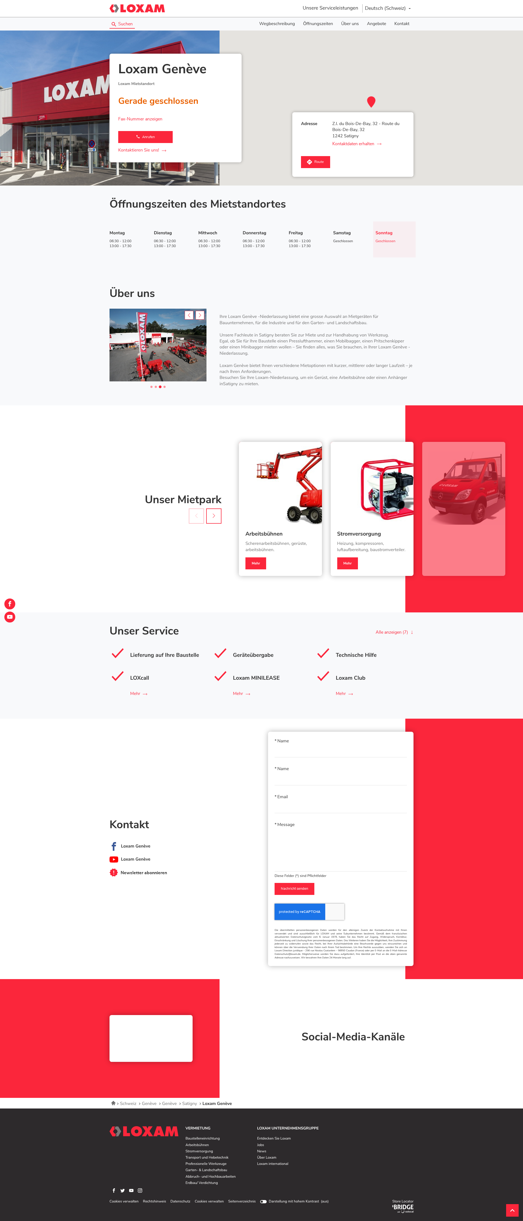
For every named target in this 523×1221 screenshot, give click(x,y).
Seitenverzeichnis (242, 1201)
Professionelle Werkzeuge (206, 1164)
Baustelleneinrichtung (203, 1138)
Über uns (350, 24)
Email (282, 797)
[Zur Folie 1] (151, 387)
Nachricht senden (294, 889)
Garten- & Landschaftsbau (206, 1170)
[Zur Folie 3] (160, 387)
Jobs (260, 1145)
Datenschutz (180, 1202)
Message (286, 825)
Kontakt (401, 24)
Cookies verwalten (124, 1202)
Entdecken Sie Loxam (274, 1138)
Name (283, 741)
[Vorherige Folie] (189, 315)
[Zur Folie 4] (164, 386)
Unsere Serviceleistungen (330, 8)
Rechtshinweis (154, 1202)
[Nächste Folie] (213, 516)
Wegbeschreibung (277, 24)
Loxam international (272, 1164)
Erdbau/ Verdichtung (202, 1183)
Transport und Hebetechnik (207, 1158)
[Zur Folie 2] (156, 387)
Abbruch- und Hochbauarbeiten (211, 1177)
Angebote (376, 24)
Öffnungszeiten (318, 24)
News (261, 1151)
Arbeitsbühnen (264, 534)
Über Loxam (266, 1158)
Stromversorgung (359, 534)
